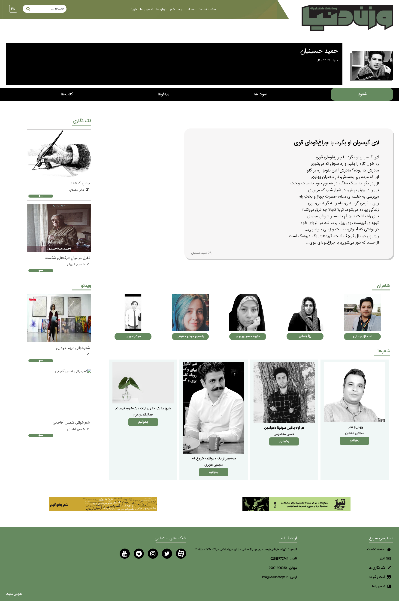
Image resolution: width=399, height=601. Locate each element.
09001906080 (278, 568)
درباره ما (161, 9)
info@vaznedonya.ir (275, 577)
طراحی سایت (14, 594)
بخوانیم (354, 440)
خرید (134, 9)
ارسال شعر (176, 9)
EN (13, 9)
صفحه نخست (207, 9)
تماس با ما (146, 9)
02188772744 (279, 559)
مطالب (190, 9)
